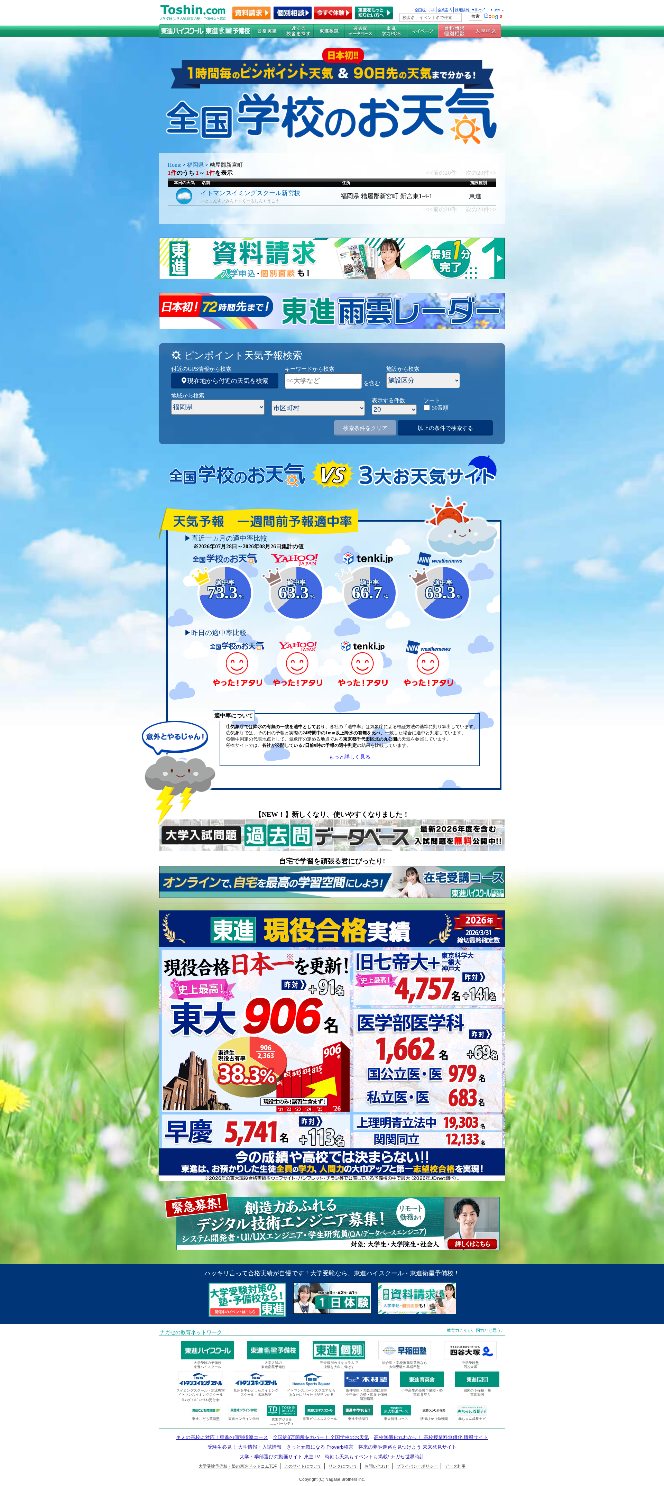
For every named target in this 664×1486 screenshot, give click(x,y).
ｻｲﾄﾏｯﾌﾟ (479, 9)
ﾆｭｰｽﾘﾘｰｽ (496, 9)
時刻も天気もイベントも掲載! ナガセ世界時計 (374, 1456)
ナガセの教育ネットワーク (191, 1332)
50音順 (440, 408)
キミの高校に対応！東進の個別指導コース (222, 1437)
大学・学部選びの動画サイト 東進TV (280, 1456)
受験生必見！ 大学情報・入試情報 (245, 1447)
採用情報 (462, 9)
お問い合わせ (377, 1466)
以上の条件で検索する (445, 428)
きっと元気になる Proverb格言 (319, 1447)
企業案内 (444, 9)
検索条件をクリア (365, 428)
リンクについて (343, 1466)
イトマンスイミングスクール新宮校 (250, 193)
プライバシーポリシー (417, 1466)
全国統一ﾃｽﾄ (425, 9)
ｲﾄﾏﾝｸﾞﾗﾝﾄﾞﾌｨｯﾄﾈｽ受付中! (200, 1400)
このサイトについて (303, 1466)
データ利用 (455, 1466)
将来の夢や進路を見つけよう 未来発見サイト (407, 1447)
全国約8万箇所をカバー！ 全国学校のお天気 (321, 1437)
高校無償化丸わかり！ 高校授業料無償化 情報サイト (431, 1437)
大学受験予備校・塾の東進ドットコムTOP (238, 1466)
